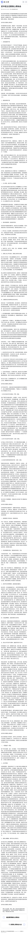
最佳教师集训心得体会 (12, 917)
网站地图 (9, 931)
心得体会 (12, 9)
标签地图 (12, 931)
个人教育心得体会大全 (15, 924)
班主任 (17, 9)
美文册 (21, 931)
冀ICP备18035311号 (4, 931)
